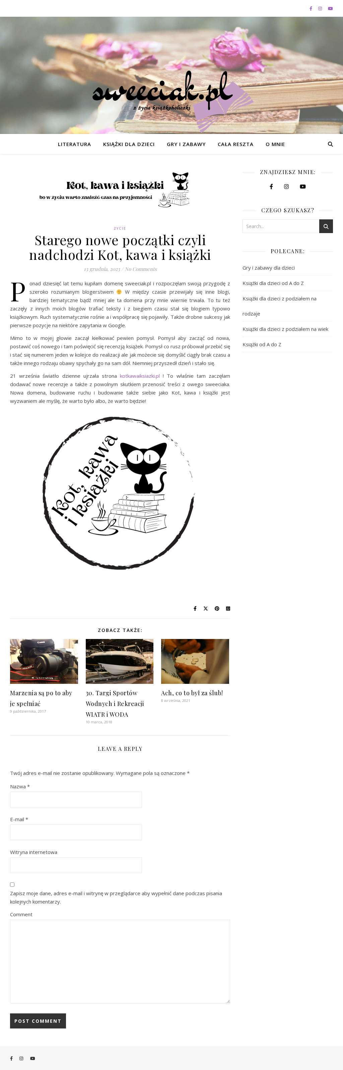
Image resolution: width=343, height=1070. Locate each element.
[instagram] (320, 8)
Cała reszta (236, 144)
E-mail (19, 819)
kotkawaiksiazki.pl (140, 375)
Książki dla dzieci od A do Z (273, 283)
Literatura (74, 144)
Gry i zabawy (186, 144)
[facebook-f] (311, 8)
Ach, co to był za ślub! (192, 693)
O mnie (275, 144)
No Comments (141, 269)
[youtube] (330, 8)
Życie (120, 228)
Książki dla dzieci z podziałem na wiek (285, 329)
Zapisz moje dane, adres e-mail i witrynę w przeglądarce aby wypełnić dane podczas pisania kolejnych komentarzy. (116, 897)
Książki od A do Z (262, 344)
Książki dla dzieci (129, 144)
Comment (21, 914)
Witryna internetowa (33, 852)
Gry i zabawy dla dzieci (269, 267)
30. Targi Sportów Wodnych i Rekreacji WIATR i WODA (115, 703)
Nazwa (20, 786)
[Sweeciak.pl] (171, 101)
